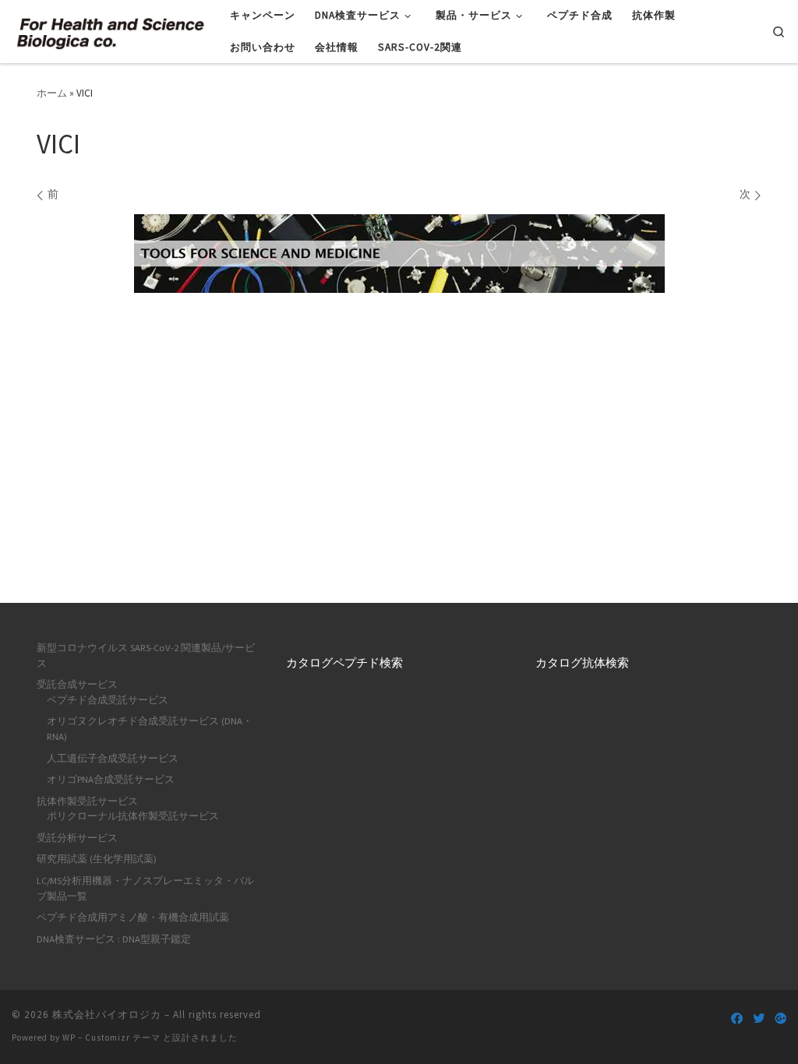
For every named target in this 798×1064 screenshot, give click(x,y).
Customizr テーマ (123, 1037)
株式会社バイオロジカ (106, 1014)
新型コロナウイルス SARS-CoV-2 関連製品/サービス (146, 655)
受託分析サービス (77, 838)
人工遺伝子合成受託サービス (112, 758)
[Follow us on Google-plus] (780, 1018)
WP (69, 1037)
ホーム (52, 93)
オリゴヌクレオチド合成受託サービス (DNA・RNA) (149, 728)
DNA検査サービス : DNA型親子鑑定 (114, 939)
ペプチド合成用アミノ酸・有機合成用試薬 (133, 917)
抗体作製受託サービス (87, 801)
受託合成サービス (77, 684)
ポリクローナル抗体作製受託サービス (133, 816)
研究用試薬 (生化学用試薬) (97, 859)
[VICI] (399, 253)
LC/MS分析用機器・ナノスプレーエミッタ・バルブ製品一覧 (145, 888)
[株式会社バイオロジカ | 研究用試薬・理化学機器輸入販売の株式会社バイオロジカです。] (109, 30)
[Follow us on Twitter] (758, 1018)
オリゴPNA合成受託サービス (111, 779)
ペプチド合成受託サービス (107, 700)
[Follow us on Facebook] (737, 1018)
